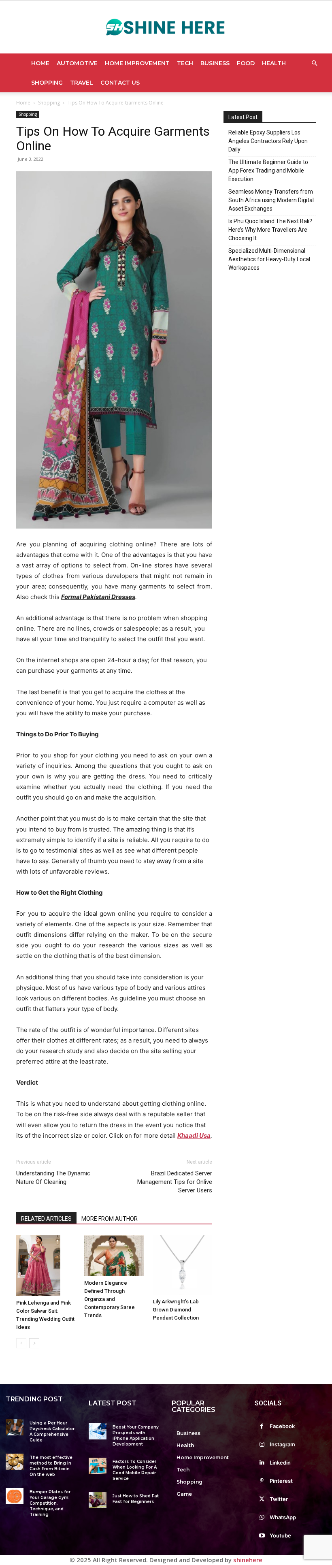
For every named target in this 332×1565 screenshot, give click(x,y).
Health (274, 63)
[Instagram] (262, 1444)
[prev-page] (21, 1343)
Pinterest (281, 1481)
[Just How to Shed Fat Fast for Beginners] (97, 1500)
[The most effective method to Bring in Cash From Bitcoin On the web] (14, 1462)
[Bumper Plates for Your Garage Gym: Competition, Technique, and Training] (14, 1496)
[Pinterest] (262, 1481)
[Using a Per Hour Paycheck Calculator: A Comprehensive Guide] (14, 1427)
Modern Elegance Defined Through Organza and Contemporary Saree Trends (109, 1299)
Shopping (47, 82)
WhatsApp (283, 1517)
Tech (185, 63)
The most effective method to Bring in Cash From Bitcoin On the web (51, 1466)
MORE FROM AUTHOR (109, 1218)
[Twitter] (262, 1499)
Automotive (77, 63)
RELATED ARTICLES (46, 1218)
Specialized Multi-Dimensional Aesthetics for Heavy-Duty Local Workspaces (269, 259)
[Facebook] (262, 1426)
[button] (314, 63)
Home (40, 63)
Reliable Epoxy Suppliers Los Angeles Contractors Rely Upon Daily (268, 141)
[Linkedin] (262, 1463)
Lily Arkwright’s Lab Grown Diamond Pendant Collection (176, 1309)
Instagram (282, 1444)
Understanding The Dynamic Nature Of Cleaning (53, 1177)
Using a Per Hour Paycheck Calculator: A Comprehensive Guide (53, 1431)
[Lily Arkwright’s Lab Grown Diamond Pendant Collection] (182, 1265)
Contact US (120, 82)
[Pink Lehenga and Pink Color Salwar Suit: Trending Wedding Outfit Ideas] (46, 1265)
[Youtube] (262, 1536)
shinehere (247, 1560)
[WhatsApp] (262, 1517)
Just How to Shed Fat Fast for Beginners (136, 1498)
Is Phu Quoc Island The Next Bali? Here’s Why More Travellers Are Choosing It (270, 229)
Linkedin (280, 1462)
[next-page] (34, 1343)
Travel (81, 82)
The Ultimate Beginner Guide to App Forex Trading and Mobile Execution (268, 170)
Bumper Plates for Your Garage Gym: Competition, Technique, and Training (50, 1503)
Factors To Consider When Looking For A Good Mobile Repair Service (135, 1470)
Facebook (282, 1426)
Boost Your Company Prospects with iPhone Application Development (136, 1435)
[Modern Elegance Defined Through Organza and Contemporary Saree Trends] (114, 1255)
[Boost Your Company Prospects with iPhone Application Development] (97, 1431)
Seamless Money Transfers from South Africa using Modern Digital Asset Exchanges (271, 200)
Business (215, 63)
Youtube (280, 1535)
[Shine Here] (166, 27)
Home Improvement (137, 63)
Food (246, 63)
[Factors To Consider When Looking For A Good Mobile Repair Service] (97, 1466)
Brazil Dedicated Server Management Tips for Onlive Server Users (174, 1182)
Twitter (279, 1499)
